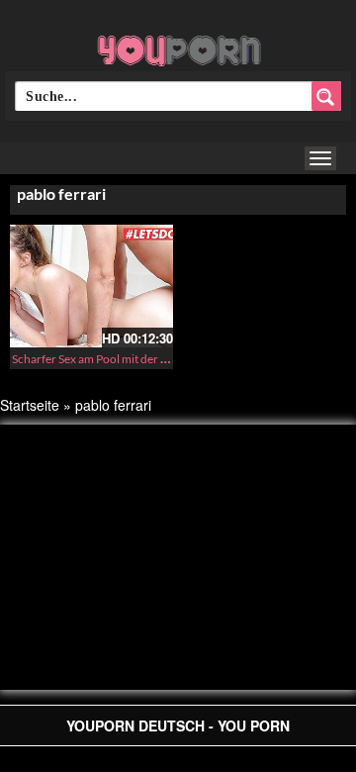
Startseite (29, 405)
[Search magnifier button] (326, 96)
